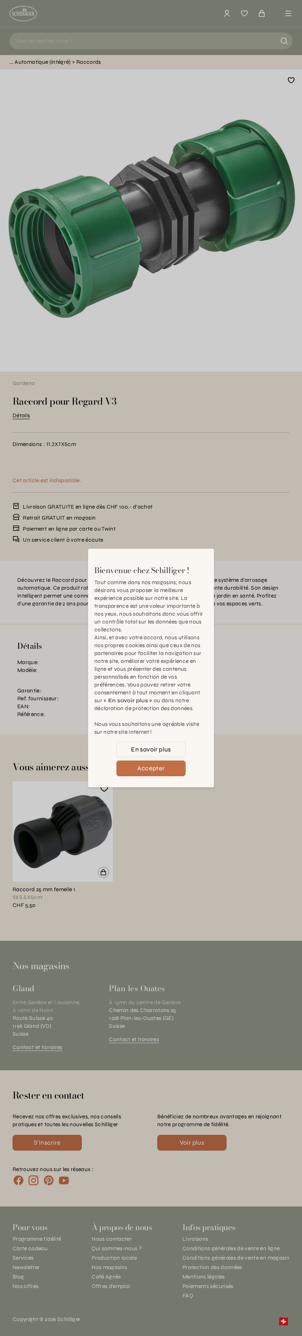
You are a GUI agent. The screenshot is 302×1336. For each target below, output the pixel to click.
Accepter (150, 768)
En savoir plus (151, 749)
